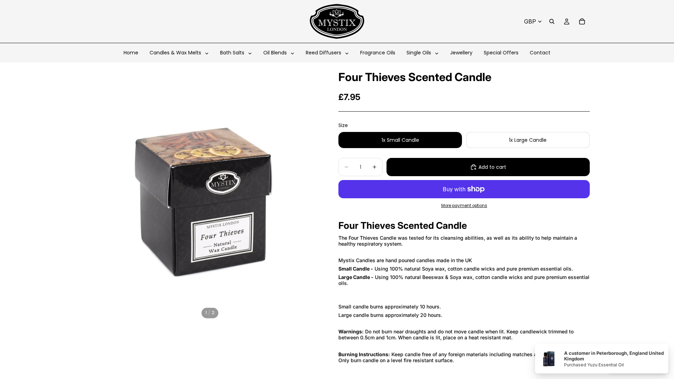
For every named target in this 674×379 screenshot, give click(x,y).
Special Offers (501, 52)
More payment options (464, 205)
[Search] (552, 21)
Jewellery (461, 52)
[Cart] (582, 21)
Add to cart (492, 167)
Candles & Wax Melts (176, 52)
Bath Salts (233, 52)
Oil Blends (275, 52)
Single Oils (419, 52)
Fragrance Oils (377, 52)
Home (131, 52)
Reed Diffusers (324, 52)
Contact (540, 52)
